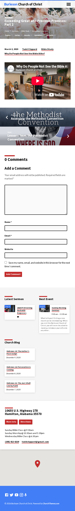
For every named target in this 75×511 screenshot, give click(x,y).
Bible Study (25, 31)
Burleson (23, 4)
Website (9, 249)
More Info (11, 421)
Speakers (38, 35)
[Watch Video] (18, 316)
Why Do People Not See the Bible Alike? (25, 53)
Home (7, 31)
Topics (8, 35)
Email (8, 235)
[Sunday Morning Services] (44, 308)
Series (18, 35)
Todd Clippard (29, 49)
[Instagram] (21, 494)
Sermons (15, 31)
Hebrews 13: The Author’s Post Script (18, 352)
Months (50, 35)
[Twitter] (11, 494)
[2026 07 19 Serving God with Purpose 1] (10, 308)
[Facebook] (7, 494)
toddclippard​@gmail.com (35, 441)
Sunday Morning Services (59, 309)
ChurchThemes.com (51, 503)
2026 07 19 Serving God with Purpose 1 (24, 310)
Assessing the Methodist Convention (37, 118)
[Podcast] (26, 494)
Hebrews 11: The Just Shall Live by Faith (18, 384)
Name (8, 222)
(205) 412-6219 (12, 441)
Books (27, 35)
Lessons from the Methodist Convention (27, 137)
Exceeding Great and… (40, 31)
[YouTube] (16, 494)
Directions (26, 421)
